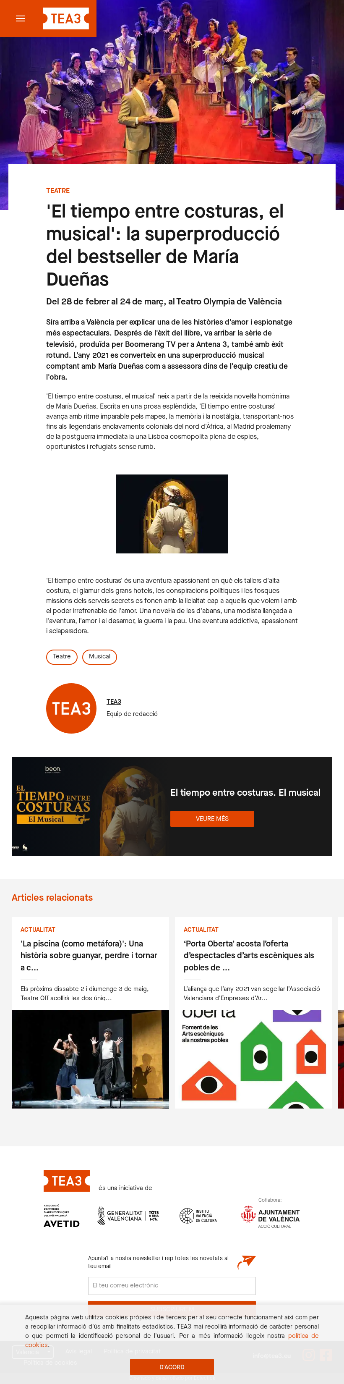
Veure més (212, 819)
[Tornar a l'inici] (65, 18)
